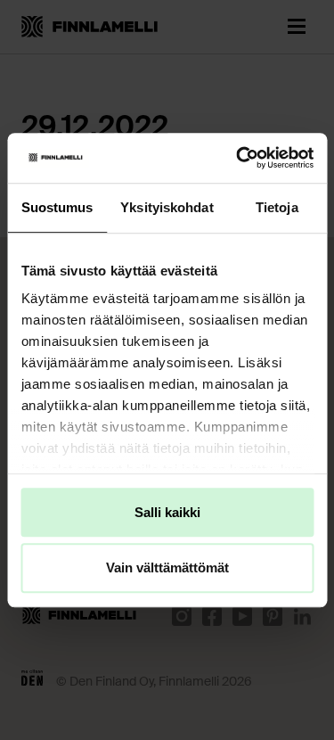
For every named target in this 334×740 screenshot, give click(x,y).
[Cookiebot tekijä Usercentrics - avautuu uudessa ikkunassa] (238, 157)
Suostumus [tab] (57, 207)
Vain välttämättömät (167, 568)
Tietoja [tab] (277, 207)
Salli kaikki (167, 512)
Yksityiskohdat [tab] (166, 207)
